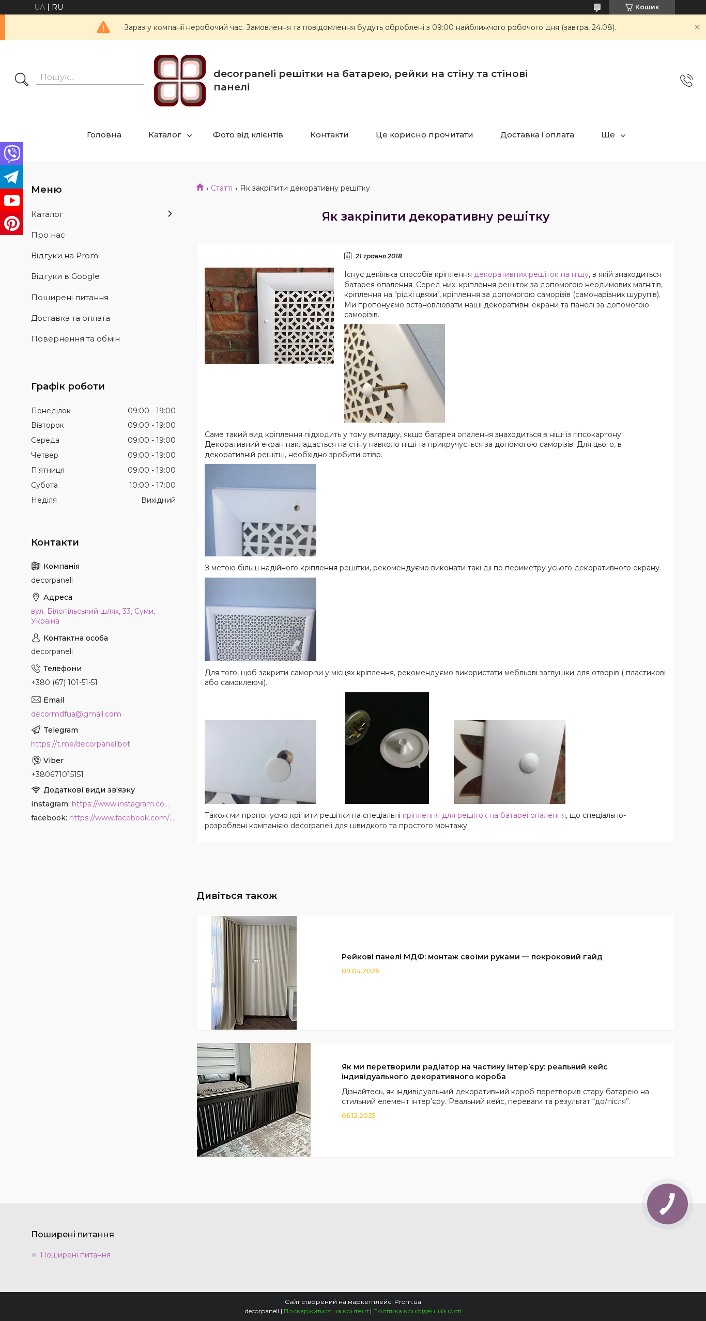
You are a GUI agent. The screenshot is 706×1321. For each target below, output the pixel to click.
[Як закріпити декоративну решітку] (269, 315)
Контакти (329, 134)
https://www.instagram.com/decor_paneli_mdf (124, 804)
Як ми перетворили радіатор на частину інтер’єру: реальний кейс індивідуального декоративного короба (475, 1071)
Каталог (164, 134)
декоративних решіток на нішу (531, 274)
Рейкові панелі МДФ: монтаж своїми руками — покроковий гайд (472, 956)
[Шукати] (21, 80)
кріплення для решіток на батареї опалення (484, 815)
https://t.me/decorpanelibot (80, 744)
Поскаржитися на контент (326, 1311)
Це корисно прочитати (424, 134)
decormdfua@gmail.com (76, 714)
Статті (222, 188)
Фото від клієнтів (248, 134)
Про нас (48, 235)
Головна (104, 134)
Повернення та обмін (75, 339)
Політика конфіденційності (417, 1311)
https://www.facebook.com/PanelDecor (122, 817)
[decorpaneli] (180, 80)
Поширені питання (70, 297)
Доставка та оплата (70, 318)
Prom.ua (407, 1302)
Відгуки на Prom (64, 255)
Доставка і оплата (537, 134)
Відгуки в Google (65, 276)
